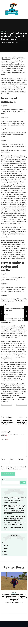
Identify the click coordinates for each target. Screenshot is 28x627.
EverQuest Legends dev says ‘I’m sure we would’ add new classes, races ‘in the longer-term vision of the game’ (14, 518)
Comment (4, 439)
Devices (6, 545)
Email (12, 459)
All (4, 542)
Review (6, 554)
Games (6, 548)
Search (4, 480)
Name (3, 459)
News (5, 551)
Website (21, 459)
